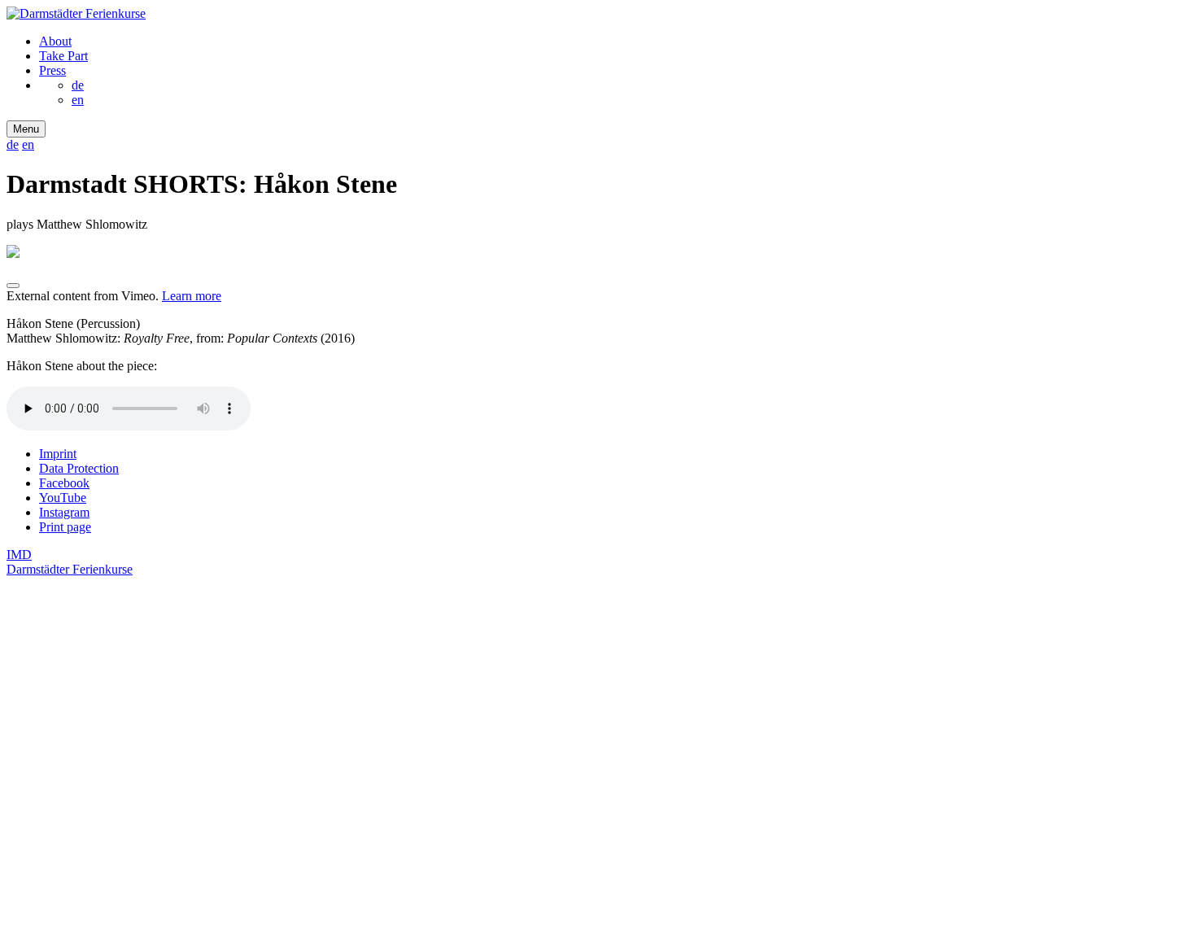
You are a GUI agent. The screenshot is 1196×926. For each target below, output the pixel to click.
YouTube (62, 497)
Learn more (191, 296)
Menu (26, 129)
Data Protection (79, 468)
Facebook (64, 483)
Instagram (64, 512)
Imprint (57, 454)
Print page (65, 527)
